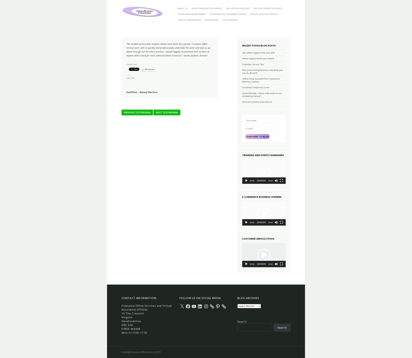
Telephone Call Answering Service (228, 14)
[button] (264, 171)
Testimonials (212, 19)
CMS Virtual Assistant (238, 8)
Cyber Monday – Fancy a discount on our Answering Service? (262, 95)
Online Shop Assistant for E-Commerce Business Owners (261, 80)
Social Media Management (192, 14)
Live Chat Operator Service (267, 8)
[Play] (246, 180)
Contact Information (189, 19)
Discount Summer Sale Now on (257, 101)
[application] (264, 171)
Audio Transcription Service (207, 8)
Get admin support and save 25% (258, 52)
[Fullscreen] (281, 180)
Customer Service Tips (253, 64)
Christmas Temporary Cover (256, 87)
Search (242, 321)
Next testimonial (167, 112)
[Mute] (276, 180)
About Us (183, 8)
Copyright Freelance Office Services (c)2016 (141, 352)
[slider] (261, 180)
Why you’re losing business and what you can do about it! (262, 71)
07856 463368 (131, 329)
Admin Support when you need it (258, 58)
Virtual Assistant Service (264, 14)
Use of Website (230, 19)
